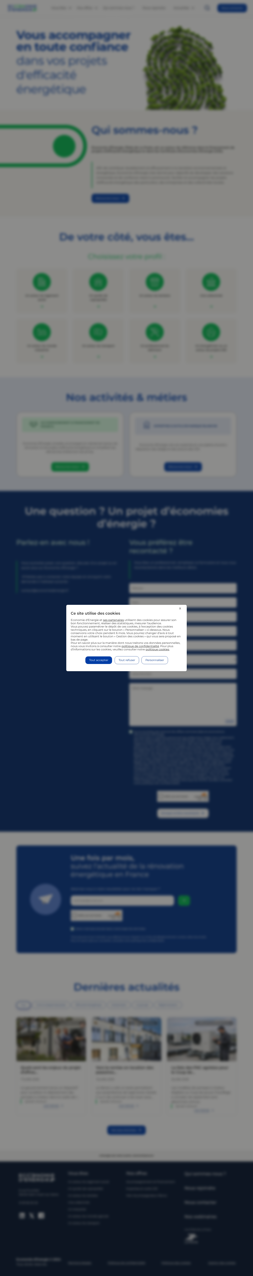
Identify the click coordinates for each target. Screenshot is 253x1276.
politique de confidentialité (140, 646)
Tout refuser (127, 660)
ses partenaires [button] (113, 620)
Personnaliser (154, 660)
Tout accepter (98, 660)
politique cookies (157, 649)
